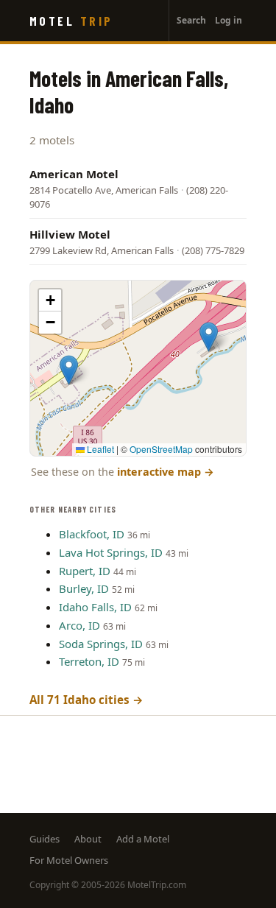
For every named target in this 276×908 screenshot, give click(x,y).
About (88, 838)
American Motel (73, 173)
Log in (228, 20)
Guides (44, 838)
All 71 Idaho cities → (86, 699)
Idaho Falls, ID (95, 606)
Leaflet (99, 449)
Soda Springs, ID (101, 643)
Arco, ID (79, 625)
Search (191, 20)
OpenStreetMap (161, 449)
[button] (69, 370)
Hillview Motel (69, 234)
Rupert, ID (84, 570)
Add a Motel (142, 838)
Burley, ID (84, 588)
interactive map (165, 472)
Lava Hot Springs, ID (111, 552)
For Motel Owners (68, 860)
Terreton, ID (89, 661)
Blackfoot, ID (91, 534)
